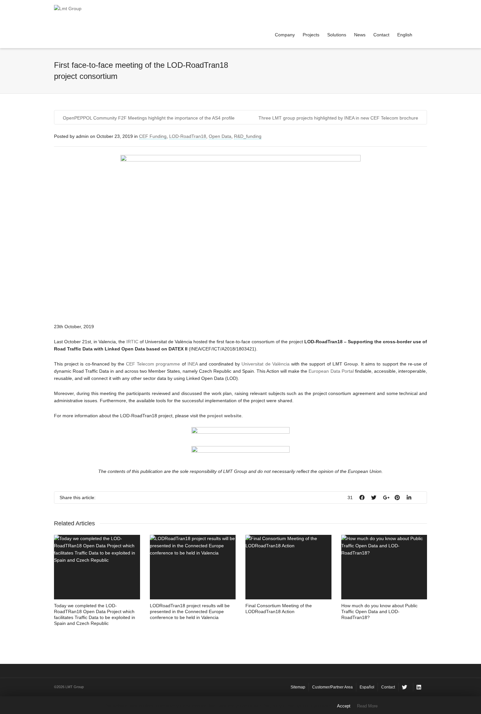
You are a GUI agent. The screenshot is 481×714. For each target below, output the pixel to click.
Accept (343, 706)
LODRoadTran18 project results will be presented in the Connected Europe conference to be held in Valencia (190, 611)
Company (285, 34)
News (359, 34)
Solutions (336, 34)
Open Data (220, 136)
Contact (381, 34)
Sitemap (298, 687)
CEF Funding (153, 136)
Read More (367, 706)
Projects (311, 34)
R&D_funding (247, 136)
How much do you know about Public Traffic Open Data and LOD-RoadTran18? (379, 611)
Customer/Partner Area (332, 687)
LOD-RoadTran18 (187, 136)
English (404, 34)
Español (367, 687)
